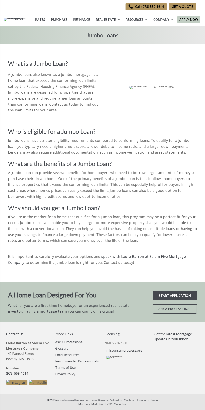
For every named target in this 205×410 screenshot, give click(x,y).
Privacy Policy (65, 374)
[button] (146, 6)
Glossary (61, 349)
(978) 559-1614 (17, 373)
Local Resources (67, 355)
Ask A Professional (69, 342)
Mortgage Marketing (91, 404)
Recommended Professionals (77, 361)
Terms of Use (65, 368)
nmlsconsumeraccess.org (123, 350)
